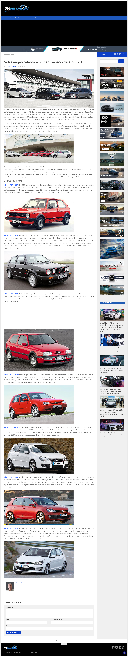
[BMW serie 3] (112, 258)
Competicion (27, 18)
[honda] (112, 177)
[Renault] (112, 236)
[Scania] (112, 190)
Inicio (47, 641)
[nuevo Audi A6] (112, 126)
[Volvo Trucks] (112, 282)
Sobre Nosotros (57, 641)
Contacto (79, 641)
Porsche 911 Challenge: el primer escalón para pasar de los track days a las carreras (111, 370)
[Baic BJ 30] (112, 76)
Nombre (8, 619)
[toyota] (112, 226)
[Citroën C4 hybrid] (112, 295)
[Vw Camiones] (112, 214)
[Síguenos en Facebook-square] (115, 54)
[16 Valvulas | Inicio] (17, 8)
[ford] (112, 165)
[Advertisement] (64, 33)
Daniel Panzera (11, 66)
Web (7, 625)
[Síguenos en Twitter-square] (117, 54)
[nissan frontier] (112, 270)
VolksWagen (9, 54)
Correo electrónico (57, 619)
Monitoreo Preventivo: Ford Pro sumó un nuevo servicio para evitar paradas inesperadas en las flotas (111, 350)
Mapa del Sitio (69, 641)
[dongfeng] (112, 101)
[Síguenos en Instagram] (123, 54)
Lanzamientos (8, 18)
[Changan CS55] (112, 113)
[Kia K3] (112, 138)
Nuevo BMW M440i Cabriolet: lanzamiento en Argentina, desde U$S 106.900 (112, 435)
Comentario (9, 607)
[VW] (112, 150)
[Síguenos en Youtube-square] (120, 54)
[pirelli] (112, 89)
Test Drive (18, 18)
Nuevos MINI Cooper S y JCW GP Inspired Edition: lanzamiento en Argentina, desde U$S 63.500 (110, 391)
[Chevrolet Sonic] (112, 202)
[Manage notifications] (124, 652)
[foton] (64, 49)
